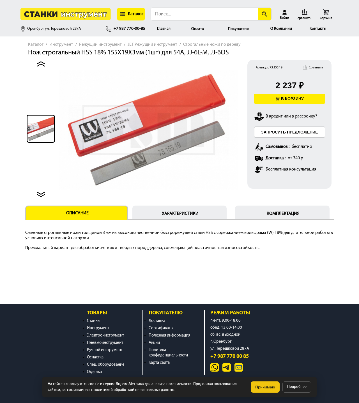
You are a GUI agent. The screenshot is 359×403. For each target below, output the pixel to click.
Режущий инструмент (100, 44)
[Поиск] (264, 14)
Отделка (94, 372)
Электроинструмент (105, 335)
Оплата (197, 29)
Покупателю (238, 29)
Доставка (157, 321)
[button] (131, 14)
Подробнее (297, 387)
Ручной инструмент (105, 350)
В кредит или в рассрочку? (291, 116)
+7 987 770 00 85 (229, 356)
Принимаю (265, 387)
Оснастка (95, 357)
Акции (154, 343)
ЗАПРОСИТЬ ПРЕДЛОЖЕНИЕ (289, 132)
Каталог (35, 44)
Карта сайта (159, 363)
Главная (164, 29)
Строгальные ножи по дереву (212, 44)
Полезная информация (169, 335)
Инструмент (61, 44)
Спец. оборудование (106, 365)
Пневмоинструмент (105, 343)
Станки (93, 321)
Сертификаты (161, 328)
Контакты (318, 29)
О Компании (281, 29)
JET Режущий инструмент (152, 44)
